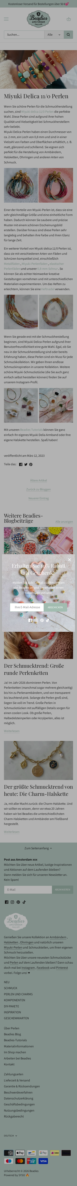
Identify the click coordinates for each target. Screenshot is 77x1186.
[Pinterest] (42, 620)
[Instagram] (36, 620)
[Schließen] (69, 559)
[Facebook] (30, 620)
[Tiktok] (47, 620)
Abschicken (55, 607)
